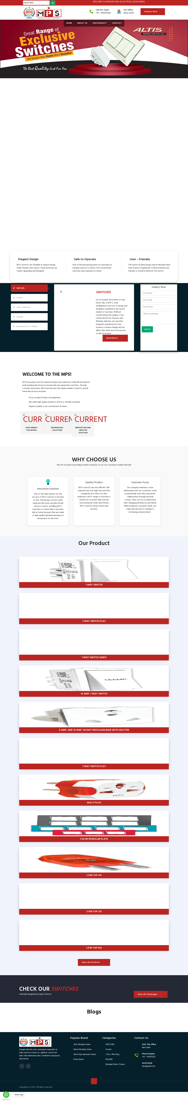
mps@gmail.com (148, 1066)
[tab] (29, 288)
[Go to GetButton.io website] (6, 1099)
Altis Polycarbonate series (85, 1054)
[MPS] (38, 12)
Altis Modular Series (82, 1044)
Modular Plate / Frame (115, 1064)
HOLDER (109, 1059)
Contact (117, 23)
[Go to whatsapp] (6, 1094)
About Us (82, 23)
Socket (109, 1049)
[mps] (35, 1041)
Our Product (100, 23)
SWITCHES (110, 1044)
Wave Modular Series (83, 1049)
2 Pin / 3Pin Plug (112, 1054)
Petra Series (79, 1059)
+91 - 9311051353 (103, 13)
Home (69, 23)
